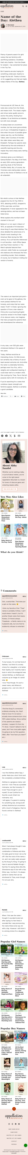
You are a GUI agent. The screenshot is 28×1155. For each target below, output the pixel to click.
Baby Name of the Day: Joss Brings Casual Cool (20, 1101)
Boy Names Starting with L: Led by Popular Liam (20, 1076)
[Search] (23, 6)
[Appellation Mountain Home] (7, 6)
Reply (24, 596)
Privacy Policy (6, 1151)
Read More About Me (10, 489)
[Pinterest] (19, 1124)
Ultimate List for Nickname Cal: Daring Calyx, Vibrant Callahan (6, 1050)
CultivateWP (14, 1153)
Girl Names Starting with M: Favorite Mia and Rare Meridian (7, 963)
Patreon (14, 1144)
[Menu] (26, 6)
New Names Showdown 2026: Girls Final (5, 518)
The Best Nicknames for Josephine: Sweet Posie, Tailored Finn (20, 1018)
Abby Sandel (11, 24)
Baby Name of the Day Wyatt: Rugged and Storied (7, 1101)
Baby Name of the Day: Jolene (21, 516)
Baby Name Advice (14, 1129)
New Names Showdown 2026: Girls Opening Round (20, 544)
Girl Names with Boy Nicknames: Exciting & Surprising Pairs (19, 964)
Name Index (14, 1132)
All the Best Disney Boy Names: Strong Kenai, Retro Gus (20, 1050)
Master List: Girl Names (14, 1135)
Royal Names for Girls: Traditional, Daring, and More (20, 992)
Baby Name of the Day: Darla (6, 541)
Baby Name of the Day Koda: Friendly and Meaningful (6, 1076)
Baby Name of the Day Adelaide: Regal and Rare (6, 991)
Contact (14, 1141)
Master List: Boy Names (14, 1138)
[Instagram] (9, 1124)
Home (2, 11)
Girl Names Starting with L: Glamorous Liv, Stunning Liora (7, 1018)
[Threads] (12, 1124)
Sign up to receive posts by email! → (14, 2)
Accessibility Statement (14, 1151)
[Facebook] (15, 1124)
